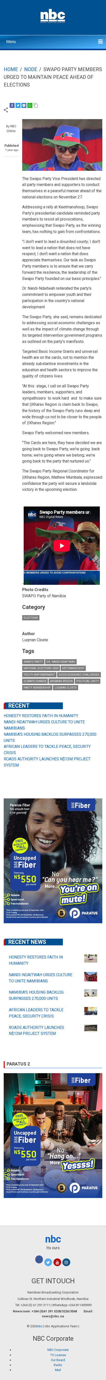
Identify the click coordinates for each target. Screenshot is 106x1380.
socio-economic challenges (79, 674)
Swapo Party (33, 661)
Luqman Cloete (65, 687)
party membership (37, 687)
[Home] (53, 15)
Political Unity (87, 681)
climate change (35, 681)
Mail (58, 1370)
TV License (58, 1355)
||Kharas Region (61, 681)
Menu (11, 41)
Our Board (58, 1360)
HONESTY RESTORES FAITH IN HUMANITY (41, 715)
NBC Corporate (58, 1350)
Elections (31, 617)
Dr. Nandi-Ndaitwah (61, 661)
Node (30, 69)
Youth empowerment (39, 674)
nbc (53, 1239)
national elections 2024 (41, 668)
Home (11, 69)
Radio (58, 1365)
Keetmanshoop (73, 668)
